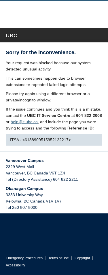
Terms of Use (58, 258)
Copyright (82, 258)
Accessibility (15, 265)
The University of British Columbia (37, 12)
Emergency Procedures (24, 258)
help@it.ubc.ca (24, 121)
